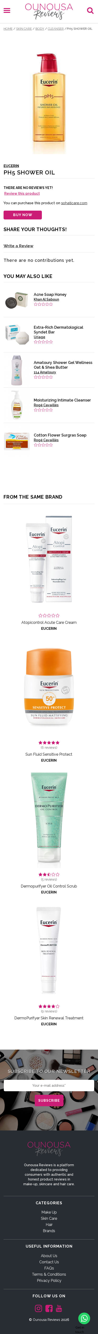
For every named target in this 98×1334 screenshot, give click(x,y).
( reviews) (49, 747)
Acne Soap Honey (50, 294)
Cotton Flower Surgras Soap (60, 435)
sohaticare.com (74, 203)
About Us (49, 1256)
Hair (49, 1224)
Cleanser (56, 28)
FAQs (49, 1268)
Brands (49, 1231)
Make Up (49, 1212)
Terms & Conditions (49, 1274)
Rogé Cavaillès (46, 405)
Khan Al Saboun (46, 299)
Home (8, 28)
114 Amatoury (45, 372)
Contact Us (49, 1262)
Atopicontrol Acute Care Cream (49, 622)
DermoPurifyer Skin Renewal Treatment (48, 1018)
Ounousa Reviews (46, 1320)
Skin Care (24, 28)
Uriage (39, 337)
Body (39, 28)
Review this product (22, 193)
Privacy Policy (49, 1280)
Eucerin (11, 166)
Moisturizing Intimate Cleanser (62, 400)
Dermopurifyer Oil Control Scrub (49, 886)
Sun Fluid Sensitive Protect (48, 754)
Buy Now (22, 215)
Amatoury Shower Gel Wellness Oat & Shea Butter (63, 365)
